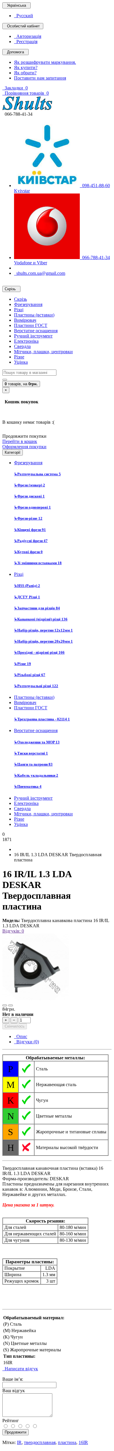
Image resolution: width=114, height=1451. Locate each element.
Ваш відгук (13, 1390)
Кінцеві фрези (30, 529)
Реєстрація (25, 41)
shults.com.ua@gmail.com (39, 273)
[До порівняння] (10, 1005)
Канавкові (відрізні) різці (41, 619)
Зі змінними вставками (38, 563)
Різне (19, 356)
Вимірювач (25, 320)
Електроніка (26, 341)
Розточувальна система (37, 474)
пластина (67, 1442)
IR (19, 1442)
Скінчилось (15, 1026)
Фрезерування (28, 304)
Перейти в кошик (19, 441)
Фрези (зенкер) (29, 485)
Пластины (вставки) (34, 314)
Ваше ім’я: (12, 1379)
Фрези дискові (29, 496)
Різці (18, 309)
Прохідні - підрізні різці (39, 652)
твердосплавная (40, 1442)
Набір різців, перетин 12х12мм (43, 630)
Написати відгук (20, 1368)
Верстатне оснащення (36, 330)
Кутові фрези (28, 552)
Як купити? (25, 67)
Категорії (12, 452)
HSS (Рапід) (27, 585)
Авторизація (27, 36)
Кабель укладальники (36, 775)
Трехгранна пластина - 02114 (42, 719)
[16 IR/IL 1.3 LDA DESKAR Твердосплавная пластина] (35, 998)
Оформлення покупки (24, 446)
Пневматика (28, 786)
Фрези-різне (28, 518)
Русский (23, 15)
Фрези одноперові (32, 507)
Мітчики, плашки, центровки (43, 351)
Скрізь (20, 299)
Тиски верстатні (31, 753)
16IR (83, 1442)
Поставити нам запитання (40, 77)
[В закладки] (4, 1005)
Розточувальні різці (36, 686)
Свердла (22, 346)
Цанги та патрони (33, 764)
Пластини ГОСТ (30, 325)
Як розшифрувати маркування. (45, 62)
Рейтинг (10, 1420)
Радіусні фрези (31, 541)
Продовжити (15, 1432)
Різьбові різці (29, 675)
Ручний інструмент (33, 335)
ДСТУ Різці (27, 597)
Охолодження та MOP (37, 742)
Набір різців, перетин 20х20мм (43, 641)
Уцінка (21, 362)
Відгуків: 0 (13, 930)
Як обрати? (25, 72)
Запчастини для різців (37, 608)
